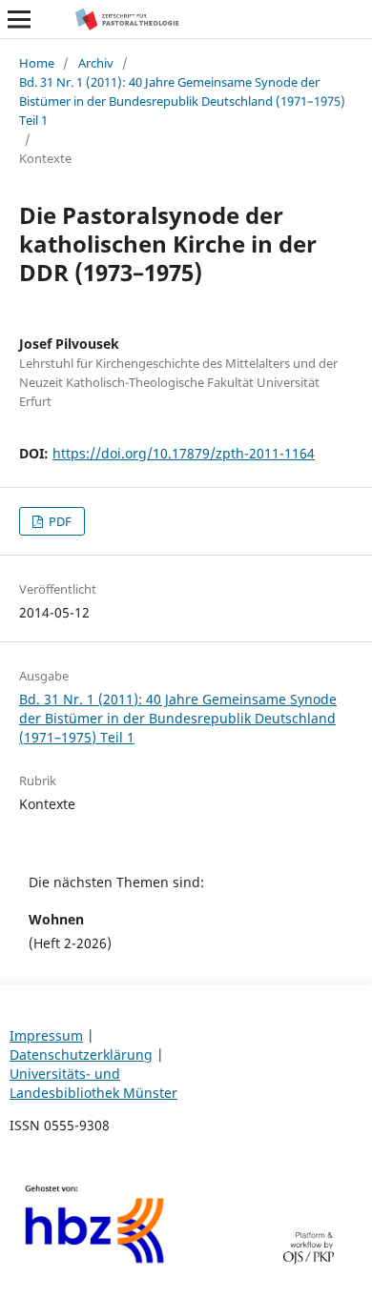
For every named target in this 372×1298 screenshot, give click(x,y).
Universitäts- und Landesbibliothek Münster (93, 1083)
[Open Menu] (19, 19)
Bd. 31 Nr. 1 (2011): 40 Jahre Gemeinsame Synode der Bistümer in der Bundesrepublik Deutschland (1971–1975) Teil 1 (182, 101)
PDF (59, 521)
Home (36, 62)
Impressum (46, 1035)
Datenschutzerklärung (81, 1054)
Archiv (96, 62)
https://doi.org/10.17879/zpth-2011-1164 (183, 453)
